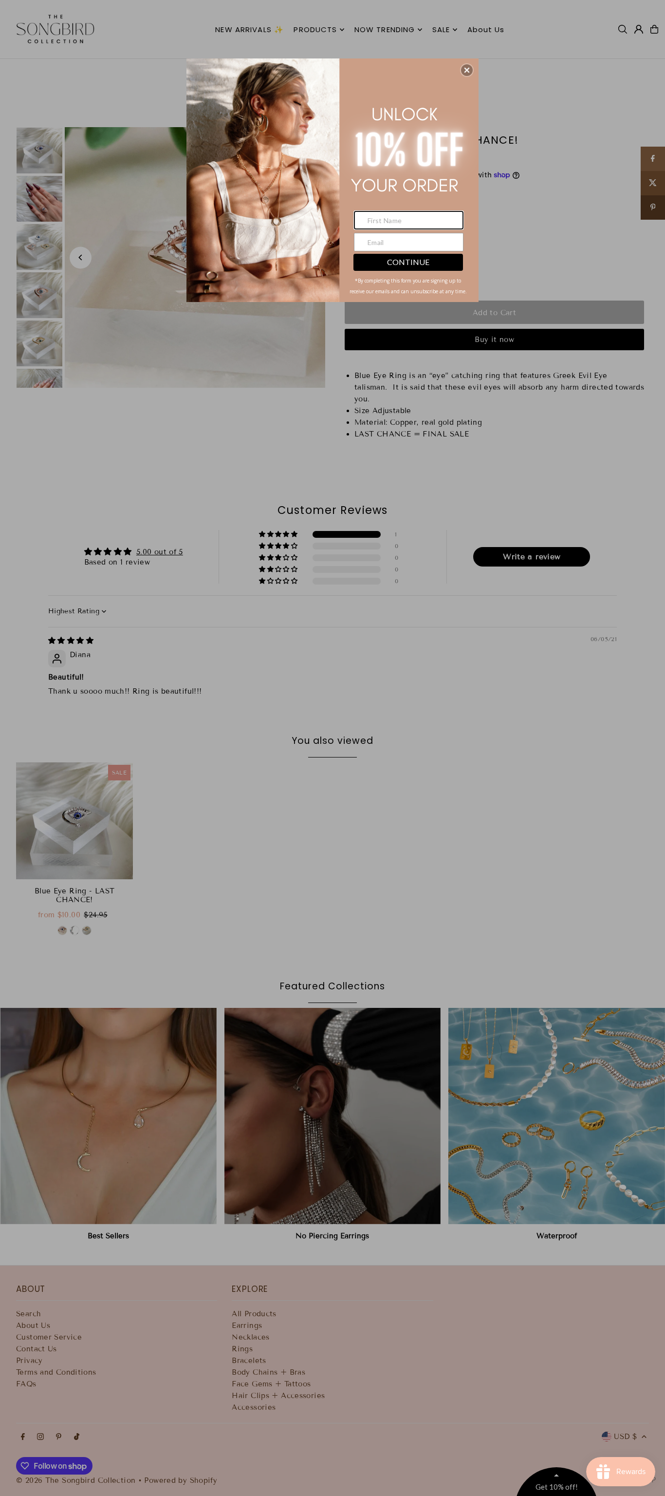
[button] (467, 70)
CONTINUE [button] (408, 261)
